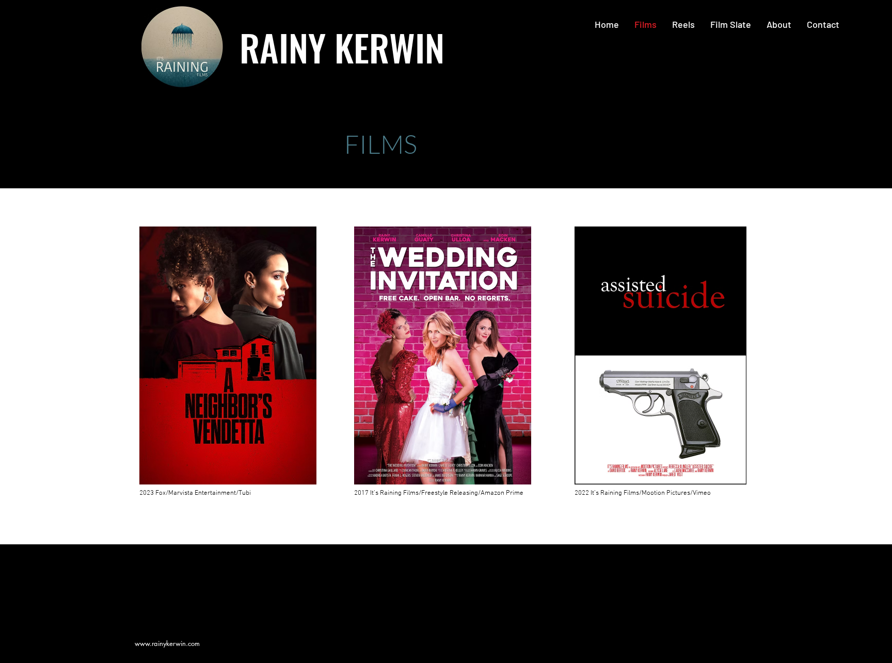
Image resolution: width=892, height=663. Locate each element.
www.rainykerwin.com (167, 643)
